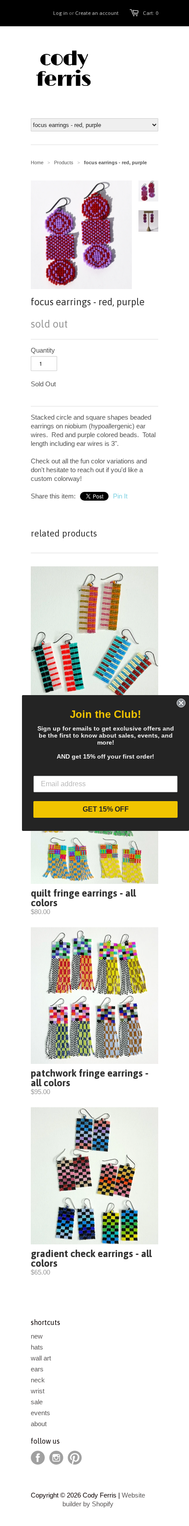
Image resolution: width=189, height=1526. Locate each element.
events (40, 1412)
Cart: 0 (150, 13)
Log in (60, 13)
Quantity (43, 350)
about (39, 1423)
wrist (37, 1391)
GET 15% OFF (106, 809)
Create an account (97, 13)
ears (37, 1369)
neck (38, 1380)
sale (37, 1402)
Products (63, 162)
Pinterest (75, 1458)
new (37, 1336)
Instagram (56, 1458)
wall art (41, 1358)
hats (37, 1347)
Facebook (38, 1458)
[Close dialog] (181, 703)
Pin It (120, 496)
